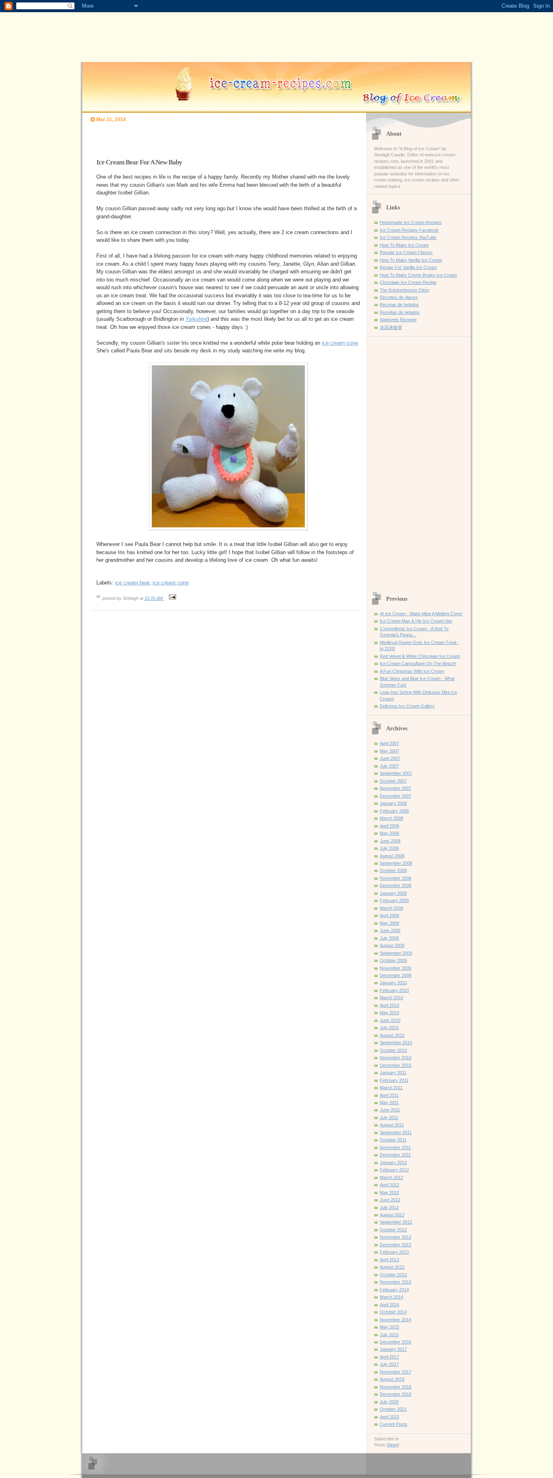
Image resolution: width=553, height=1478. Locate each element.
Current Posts (393, 1424)
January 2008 (393, 803)
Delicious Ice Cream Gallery (407, 706)
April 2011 (389, 1095)
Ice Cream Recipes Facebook (409, 230)
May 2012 (389, 1192)
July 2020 (389, 1401)
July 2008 (389, 848)
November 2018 (395, 1386)
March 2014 (391, 1297)
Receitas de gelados (400, 312)
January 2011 (393, 1072)
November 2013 (395, 1282)
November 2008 (395, 878)
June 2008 (390, 840)
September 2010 (396, 1042)
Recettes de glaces (399, 297)
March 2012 (391, 1177)
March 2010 (391, 997)
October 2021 (393, 1409)
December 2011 (395, 1154)
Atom (393, 1444)
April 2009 (389, 915)
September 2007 (396, 773)
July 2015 (389, 1334)
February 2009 (394, 900)
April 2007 (389, 743)
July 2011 (389, 1117)
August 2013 (392, 1267)
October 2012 (393, 1229)
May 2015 (389, 1326)
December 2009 (395, 975)
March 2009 (391, 908)
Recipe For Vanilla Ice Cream (408, 267)
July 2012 (389, 1207)
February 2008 (394, 810)
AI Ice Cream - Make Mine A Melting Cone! (421, 613)
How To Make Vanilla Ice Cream (411, 260)
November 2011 (395, 1147)
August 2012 (392, 1214)
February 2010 (394, 990)
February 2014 (394, 1289)
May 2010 (389, 1012)
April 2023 (389, 1416)
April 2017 (389, 1356)
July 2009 (389, 938)
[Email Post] (171, 598)
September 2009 (396, 953)
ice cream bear (132, 583)
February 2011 (394, 1080)
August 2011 (392, 1124)
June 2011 (390, 1109)
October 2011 (393, 1139)
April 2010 (389, 1005)
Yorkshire (196, 319)
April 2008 (389, 825)
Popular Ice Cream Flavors (406, 252)
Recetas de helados (399, 304)
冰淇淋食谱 (391, 327)
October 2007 (393, 780)
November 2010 (395, 1057)
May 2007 (389, 751)
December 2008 (395, 885)
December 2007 (395, 795)
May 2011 (389, 1102)
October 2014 (393, 1312)
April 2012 (389, 1184)
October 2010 (393, 1050)
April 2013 (389, 1259)
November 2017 (395, 1371)
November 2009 (395, 968)
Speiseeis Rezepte (398, 319)
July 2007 (389, 766)
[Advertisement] (185, 138)
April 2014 (389, 1304)
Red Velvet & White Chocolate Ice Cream (420, 656)
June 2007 (390, 758)
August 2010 (392, 1035)
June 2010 (390, 1020)
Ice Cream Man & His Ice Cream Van (416, 620)
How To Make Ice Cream (404, 245)
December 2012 (395, 1244)
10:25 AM (154, 598)
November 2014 (395, 1319)
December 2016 (395, 1341)
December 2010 (395, 1065)
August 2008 (392, 855)
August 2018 (392, 1379)
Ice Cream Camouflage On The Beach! (418, 663)
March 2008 (391, 818)
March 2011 (391, 1087)
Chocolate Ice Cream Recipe (408, 282)
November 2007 (395, 788)
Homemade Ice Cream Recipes (411, 222)
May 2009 (389, 923)
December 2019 (395, 1394)
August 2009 (392, 945)
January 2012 (393, 1162)
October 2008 (393, 870)
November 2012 (395, 1237)
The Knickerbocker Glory (405, 290)
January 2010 (393, 982)
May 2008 (389, 833)
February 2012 (394, 1169)
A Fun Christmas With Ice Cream (412, 671)
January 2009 (393, 893)
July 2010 (389, 1027)
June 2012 (390, 1199)
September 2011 (396, 1132)
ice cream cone (340, 343)
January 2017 (393, 1349)
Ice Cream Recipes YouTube (408, 237)
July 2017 (389, 1364)
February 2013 (394, 1252)
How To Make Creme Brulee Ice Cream (418, 275)
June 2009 (390, 930)
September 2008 (396, 863)
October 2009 (393, 960)
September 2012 (396, 1222)
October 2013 (393, 1274)
